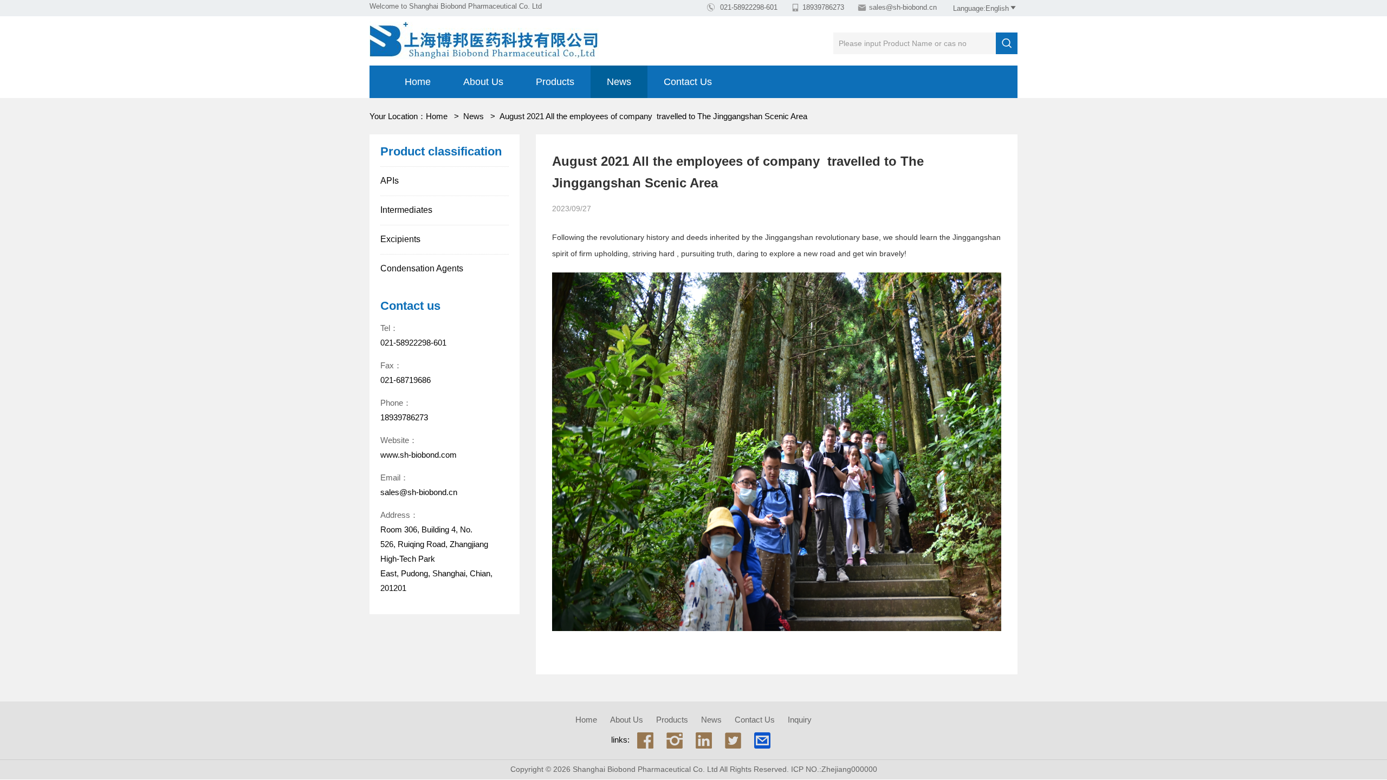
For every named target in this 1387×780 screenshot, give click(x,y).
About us (483, 81)
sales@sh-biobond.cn (903, 7)
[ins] (674, 739)
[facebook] (645, 739)
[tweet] (733, 739)
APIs (389, 180)
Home (418, 81)
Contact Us (688, 81)
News (619, 81)
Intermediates (406, 209)
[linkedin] (704, 739)
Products (555, 81)
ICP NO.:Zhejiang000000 (834, 769)
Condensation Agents (421, 268)
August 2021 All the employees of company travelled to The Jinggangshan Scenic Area (653, 116)
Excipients (400, 239)
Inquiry (800, 719)
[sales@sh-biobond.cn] (762, 739)
